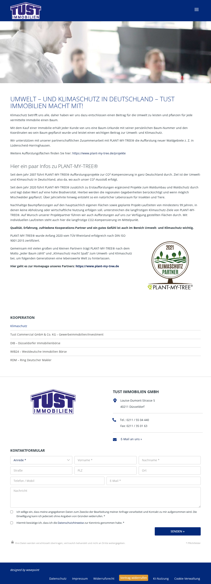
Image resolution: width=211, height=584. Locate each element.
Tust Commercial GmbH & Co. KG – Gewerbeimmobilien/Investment (56, 334)
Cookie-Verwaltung (187, 578)
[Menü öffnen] (196, 9)
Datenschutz (58, 578)
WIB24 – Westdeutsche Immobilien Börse (38, 351)
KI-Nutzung (161, 578)
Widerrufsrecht (103, 578)
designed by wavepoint (24, 570)
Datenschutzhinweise (71, 523)
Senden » (178, 531)
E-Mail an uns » (131, 439)
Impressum (80, 578)
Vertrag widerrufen (133, 578)
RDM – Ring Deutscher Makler (31, 360)
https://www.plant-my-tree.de (97, 266)
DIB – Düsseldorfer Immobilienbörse (35, 343)
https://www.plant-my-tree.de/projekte (99, 153)
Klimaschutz (18, 326)
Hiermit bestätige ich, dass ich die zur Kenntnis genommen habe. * (70, 523)
